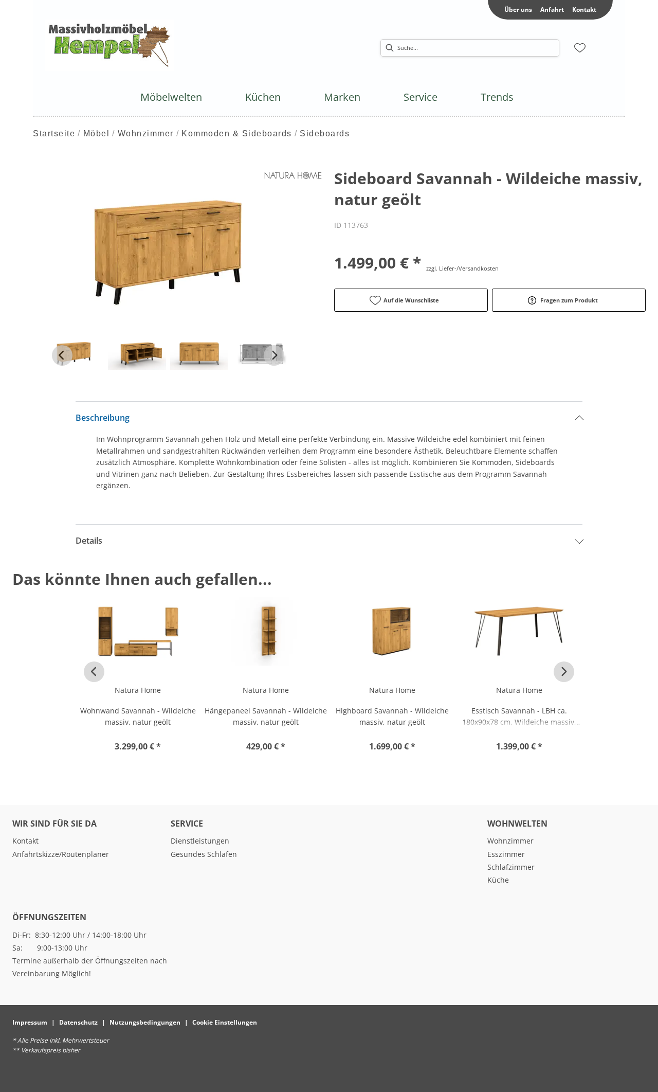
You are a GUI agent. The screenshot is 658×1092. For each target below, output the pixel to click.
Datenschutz (78, 1022)
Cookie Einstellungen (224, 1022)
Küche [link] (498, 880)
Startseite (54, 133)
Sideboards (325, 133)
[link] (171, 97)
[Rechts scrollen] (274, 355)
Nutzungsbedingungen (144, 1022)
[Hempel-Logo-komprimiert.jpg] (109, 45)
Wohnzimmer (146, 133)
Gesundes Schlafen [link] (204, 854)
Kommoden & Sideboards (236, 133)
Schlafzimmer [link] (511, 867)
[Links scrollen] (62, 355)
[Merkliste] (580, 48)
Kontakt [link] (584, 9)
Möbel (96, 133)
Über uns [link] (518, 9)
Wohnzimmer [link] (510, 841)
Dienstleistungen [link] (200, 841)
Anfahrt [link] (552, 9)
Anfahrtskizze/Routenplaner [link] (60, 854)
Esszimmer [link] (506, 854)
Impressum (29, 1022)
